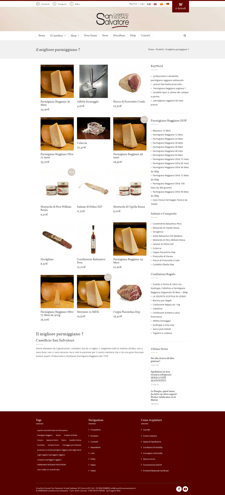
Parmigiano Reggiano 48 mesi (168, 151)
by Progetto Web (113, 490)
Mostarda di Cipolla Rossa (166, 227)
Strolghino (158, 231)
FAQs (133, 35)
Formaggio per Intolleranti (71, 445)
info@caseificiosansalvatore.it (123, 488)
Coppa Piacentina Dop (164, 252)
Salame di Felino (52, 440)
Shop (73, 35)
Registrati (133, 3)
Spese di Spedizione (152, 441)
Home (42, 35)
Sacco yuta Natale (162, 328)
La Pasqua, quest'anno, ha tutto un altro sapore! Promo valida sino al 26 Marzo (164, 396)
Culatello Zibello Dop (163, 264)
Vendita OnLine (53, 445)
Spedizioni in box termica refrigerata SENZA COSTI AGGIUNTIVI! (161, 376)
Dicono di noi (149, 459)
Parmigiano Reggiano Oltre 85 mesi (171, 163)
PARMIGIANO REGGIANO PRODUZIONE (51, 464)
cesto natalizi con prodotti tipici (48, 469)
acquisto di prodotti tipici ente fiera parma (52, 430)
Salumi (58, 435)
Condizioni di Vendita (152, 447)
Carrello (146, 429)
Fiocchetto (41, 445)
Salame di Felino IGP (163, 244)
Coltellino (157, 308)
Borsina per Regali (162, 300)
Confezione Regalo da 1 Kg (166, 304)
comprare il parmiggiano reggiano (49, 460)
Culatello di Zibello (70, 435)
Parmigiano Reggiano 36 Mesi (168, 146)
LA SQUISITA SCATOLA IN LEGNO (169, 296)
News (105, 35)
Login (142, 3)
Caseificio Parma (75, 440)
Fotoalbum (119, 35)
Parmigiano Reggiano (45, 435)
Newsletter (96, 447)
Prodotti (160, 49)
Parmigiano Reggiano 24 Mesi (168, 138)
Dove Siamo (90, 35)
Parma (63, 440)
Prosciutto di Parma (163, 256)
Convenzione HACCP (152, 464)
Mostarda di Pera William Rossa (169, 239)
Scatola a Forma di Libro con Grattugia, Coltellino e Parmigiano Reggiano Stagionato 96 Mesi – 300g (169, 288)
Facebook (45, 4)
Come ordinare (150, 435)
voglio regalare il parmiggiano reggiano (51, 455)
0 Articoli (180, 8)
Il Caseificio (56, 35)
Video (77, 4)
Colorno (40, 440)
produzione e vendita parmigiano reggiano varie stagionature (59, 450)
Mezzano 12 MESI (162, 130)
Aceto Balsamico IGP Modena (167, 235)
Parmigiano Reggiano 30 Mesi (168, 142)
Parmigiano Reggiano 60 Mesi (168, 155)
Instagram (62, 4)
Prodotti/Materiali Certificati (156, 470)
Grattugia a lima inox (163, 325)
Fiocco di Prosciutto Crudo (166, 260)
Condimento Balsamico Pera (167, 223)
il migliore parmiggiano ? (177, 49)
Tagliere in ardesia (162, 333)
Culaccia (157, 248)
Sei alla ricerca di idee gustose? (162, 360)
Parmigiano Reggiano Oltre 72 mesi (171, 159)
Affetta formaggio (162, 320)
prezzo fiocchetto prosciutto (167, 84)
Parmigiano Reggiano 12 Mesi (168, 134)
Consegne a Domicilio (153, 453)
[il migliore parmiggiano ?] (112, 26)
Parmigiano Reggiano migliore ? (169, 88)
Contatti (145, 35)
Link (92, 453)
